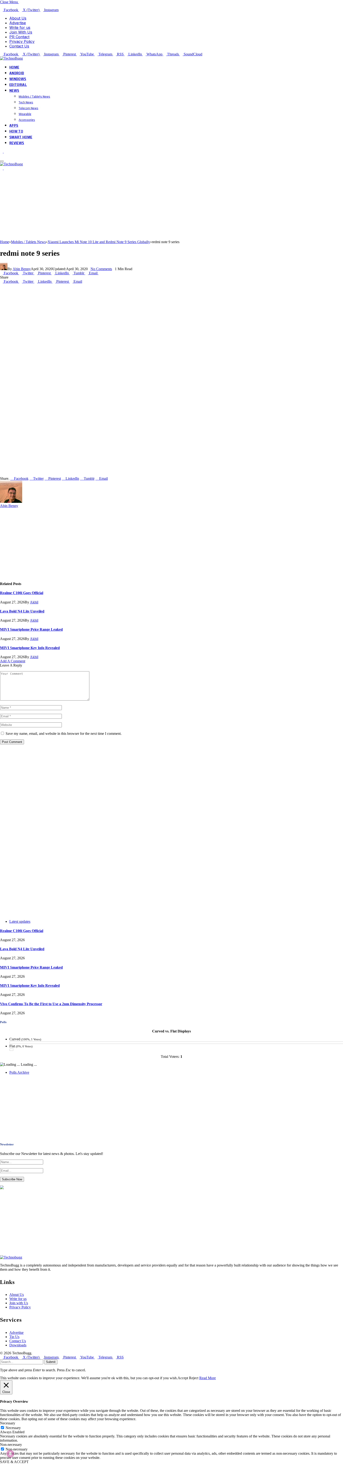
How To (16, 131)
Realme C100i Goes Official (21, 593)
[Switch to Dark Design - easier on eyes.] (2, 151)
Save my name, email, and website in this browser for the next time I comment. (64, 733)
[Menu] (2, 161)
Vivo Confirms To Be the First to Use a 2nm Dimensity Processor (51, 1004)
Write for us (19, 27)
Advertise (17, 22)
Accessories (27, 119)
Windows (17, 79)
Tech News (26, 102)
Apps (13, 125)
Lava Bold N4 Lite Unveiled (22, 611)
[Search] (1, 156)
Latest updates (19, 921)
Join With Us (20, 32)
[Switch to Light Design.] (5, 151)
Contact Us (19, 46)
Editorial (18, 85)
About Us (17, 18)
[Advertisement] (140, 207)
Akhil (34, 602)
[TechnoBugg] (12, 58)
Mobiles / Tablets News (34, 96)
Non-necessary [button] (11, 1445)
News (14, 90)
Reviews (16, 143)
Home (14, 67)
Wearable (25, 113)
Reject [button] (193, 1378)
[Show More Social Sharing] (99, 273)
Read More (207, 1378)
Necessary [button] (7, 1423)
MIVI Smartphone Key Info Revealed (30, 648)
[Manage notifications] (10, 1453)
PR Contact (19, 36)
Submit (51, 1362)
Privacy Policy (22, 41)
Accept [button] (183, 1378)
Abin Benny (22, 269)
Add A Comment (12, 661)
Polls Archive (19, 1072)
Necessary (13, 1428)
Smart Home (20, 137)
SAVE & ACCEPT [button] (14, 1462)
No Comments (101, 269)
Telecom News (28, 108)
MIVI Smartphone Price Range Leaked (31, 629)
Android (16, 73)
